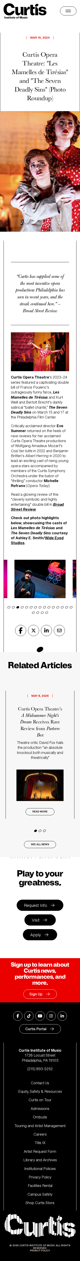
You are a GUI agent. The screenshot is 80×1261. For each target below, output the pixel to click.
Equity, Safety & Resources (40, 1091)
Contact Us (40, 1082)
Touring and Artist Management (40, 1125)
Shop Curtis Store (40, 1202)
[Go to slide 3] (44, 831)
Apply (35, 935)
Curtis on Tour (40, 1099)
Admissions (40, 1108)
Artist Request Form (40, 1151)
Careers (40, 1134)
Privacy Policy (40, 1177)
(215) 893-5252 (40, 1068)
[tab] (9, 607)
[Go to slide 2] (40, 831)
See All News (40, 844)
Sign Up (35, 994)
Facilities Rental (40, 1185)
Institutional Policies (40, 1168)
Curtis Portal (35, 1029)
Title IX (40, 1142)
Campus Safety (40, 1194)
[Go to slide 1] (35, 831)
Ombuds (40, 1117)
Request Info (35, 905)
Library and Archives (40, 1159)
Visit (36, 920)
